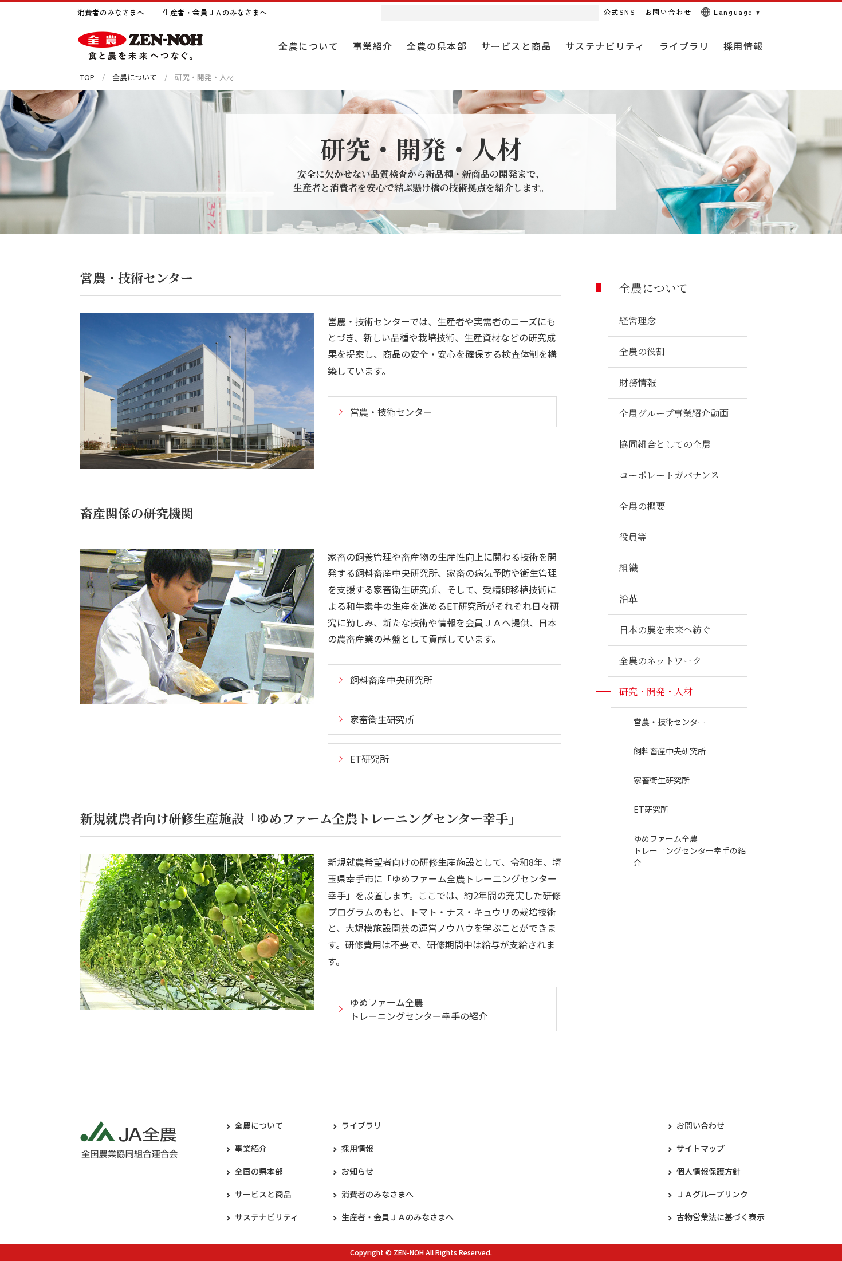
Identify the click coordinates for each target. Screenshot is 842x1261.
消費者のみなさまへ (377, 1194)
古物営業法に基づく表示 (720, 1217)
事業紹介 (251, 1148)
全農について (134, 77)
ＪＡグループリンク (712, 1194)
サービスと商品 (263, 1194)
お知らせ (357, 1171)
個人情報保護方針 (708, 1171)
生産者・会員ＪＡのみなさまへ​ (397, 1217)
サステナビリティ (266, 1217)
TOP (87, 77)
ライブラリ (361, 1125)
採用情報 (357, 1148)
